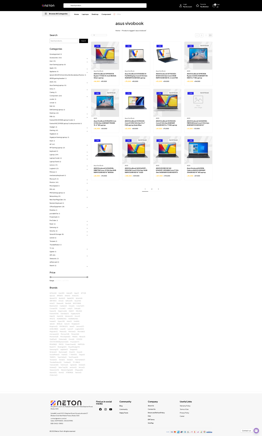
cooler (52, 99)
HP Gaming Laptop (56, 148)
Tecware (52, 241)
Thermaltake (79, 360)
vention (72, 367)
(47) (72, 311)
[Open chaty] (256, 430)
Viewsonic (53, 258)
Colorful (79, 306)
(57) (82, 326)
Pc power (73, 342)
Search (53, 35)
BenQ (67, 303)
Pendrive (52, 210)
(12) (53, 248)
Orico (71, 339)
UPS (51, 255)
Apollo (61, 298)
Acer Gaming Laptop (57, 64)
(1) (85, 75)
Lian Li (69, 329)
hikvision (68, 316)
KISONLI (62, 326)
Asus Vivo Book (98, 71)
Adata (68, 293)
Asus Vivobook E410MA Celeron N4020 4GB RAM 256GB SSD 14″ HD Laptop (196, 170)
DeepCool (61, 311)
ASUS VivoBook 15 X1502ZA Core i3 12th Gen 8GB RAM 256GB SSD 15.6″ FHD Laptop (166, 123)
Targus (81, 354)
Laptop (52, 154)
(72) (56, 165)
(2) (55, 99)
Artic (60, 301)
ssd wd (52, 238)
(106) (57, 313)
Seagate (73, 349)
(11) (83, 306)
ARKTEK (52, 301)
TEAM (51, 357)
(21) (64, 148)
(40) (57, 113)
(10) (65, 85)
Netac (81, 337)
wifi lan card (53, 262)
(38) (66, 367)
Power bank (54, 217)
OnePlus (52, 339)
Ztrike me (53, 375)
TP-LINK (75, 362)
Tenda (61, 360)
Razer (51, 224)
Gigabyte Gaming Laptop (58, 137)
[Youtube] (110, 409)
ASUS (51, 82)
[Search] (66, 5)
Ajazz (51, 296)
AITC (82, 293)
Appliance (53, 71)
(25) (59, 196)
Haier (51, 316)
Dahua (76, 308)
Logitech (53, 168)
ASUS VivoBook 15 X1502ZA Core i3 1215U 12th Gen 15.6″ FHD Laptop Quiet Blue (135, 123)
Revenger (61, 347)
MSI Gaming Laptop (56, 193)
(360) (60, 58)
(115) (55, 82)
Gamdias (64, 313)
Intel (75, 321)
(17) (54, 347)
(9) (57, 71)
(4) (56, 127)
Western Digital (66, 370)
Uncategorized (55, 54)
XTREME (68, 372)
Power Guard (70, 344)
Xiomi (60, 372)
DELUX (78, 311)
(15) (55, 372)
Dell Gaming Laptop (56, 109)
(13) (77, 296)
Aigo (75, 293)
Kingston (53, 326)
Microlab (80, 331)
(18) (63, 234)
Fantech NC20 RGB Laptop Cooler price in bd (65, 123)
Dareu (52, 311)
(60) (61, 296)
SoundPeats (54, 354)
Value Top (61, 367)
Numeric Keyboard (56, 203)
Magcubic (53, 331)
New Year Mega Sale (56, 199)
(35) (54, 61)
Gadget (52, 127)
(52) (54, 106)
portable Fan (54, 213)
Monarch (74, 334)
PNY (60, 344)
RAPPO (80, 344)
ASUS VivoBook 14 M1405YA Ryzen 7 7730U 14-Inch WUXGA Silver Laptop (105, 76)
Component (54, 96)
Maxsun (62, 331)
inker (68, 321)
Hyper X (60, 321)
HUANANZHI (61, 319)
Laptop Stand (54, 161)
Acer (51, 61)
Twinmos (63, 365)
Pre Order (53, 220)
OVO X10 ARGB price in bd (58, 342)
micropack (53, 334)
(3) (61, 54)
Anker (67, 296)
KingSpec (75, 324)
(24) (78, 313)
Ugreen (52, 251)
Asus (76, 301)
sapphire (63, 349)
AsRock (68, 301)
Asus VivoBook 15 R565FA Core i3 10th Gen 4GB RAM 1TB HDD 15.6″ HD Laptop (105, 123)
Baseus (59, 303)
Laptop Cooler (55, 158)
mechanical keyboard (57, 175)
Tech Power (72, 357)
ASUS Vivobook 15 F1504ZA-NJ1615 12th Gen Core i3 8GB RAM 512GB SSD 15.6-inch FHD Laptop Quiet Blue (167, 77)
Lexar (62, 329)
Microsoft (53, 179)
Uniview (81, 365)
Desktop (53, 113)
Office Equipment (56, 206)
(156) (79, 301)
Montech (53, 337)
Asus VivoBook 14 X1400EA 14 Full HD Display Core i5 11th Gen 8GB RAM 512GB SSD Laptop (136, 76)
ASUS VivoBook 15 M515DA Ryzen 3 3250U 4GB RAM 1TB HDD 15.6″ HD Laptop (197, 76)
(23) (57, 168)
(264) (60, 96)
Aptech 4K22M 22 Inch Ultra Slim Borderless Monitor (67, 75)
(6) (55, 224)
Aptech (78, 298)
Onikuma (62, 339)
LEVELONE (53, 329)
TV (50, 248)
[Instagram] (105, 409)
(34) (64, 199)
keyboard (53, 151)
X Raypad (78, 370)
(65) (57, 130)
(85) (54, 255)
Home (118, 30)
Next (158, 189)
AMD (58, 296)
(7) (54, 89)
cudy (69, 308)
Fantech (52, 313)
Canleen (62, 306)
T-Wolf (71, 354)
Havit (51, 141)
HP (51, 144)
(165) (57, 182)
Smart (71, 352)
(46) (78, 321)
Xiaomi (52, 265)
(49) (54, 189)
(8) (65, 64)
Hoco (77, 316)
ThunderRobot (55, 245)
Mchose (52, 172)
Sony (78, 352)
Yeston (77, 372)
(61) (65, 347)
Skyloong (62, 352)
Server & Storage (55, 234)
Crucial (61, 308)
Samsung (53, 227)
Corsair (52, 308)
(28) (63, 206)
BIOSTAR (76, 303)
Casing (52, 92)
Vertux (81, 367)
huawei (52, 321)
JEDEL (59, 324)
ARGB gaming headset (57, 78)
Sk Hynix (52, 352)
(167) (53, 144)
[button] (216, 5)
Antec (74, 296)
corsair (52, 103)
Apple (52, 68)
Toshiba (66, 362)
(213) (53, 319)
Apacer (52, 298)
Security (52, 231)
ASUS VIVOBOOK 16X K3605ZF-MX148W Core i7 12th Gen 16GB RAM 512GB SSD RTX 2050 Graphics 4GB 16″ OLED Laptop (167, 172)
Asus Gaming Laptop (57, 85)
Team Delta (61, 357)
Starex (64, 354)
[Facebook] (100, 409)
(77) (78, 342)
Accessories (54, 58)
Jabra (51, 324)
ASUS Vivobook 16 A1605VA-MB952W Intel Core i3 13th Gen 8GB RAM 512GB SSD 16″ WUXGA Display (198, 124)
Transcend (53, 365)
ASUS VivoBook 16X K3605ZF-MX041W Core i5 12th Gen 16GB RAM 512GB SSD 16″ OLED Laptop (136, 171)
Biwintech (53, 306)
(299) (56, 154)
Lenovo (52, 165)
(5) (54, 316)
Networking (54, 196)
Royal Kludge (72, 347)
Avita (51, 89)
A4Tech (52, 293)
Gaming (52, 130)
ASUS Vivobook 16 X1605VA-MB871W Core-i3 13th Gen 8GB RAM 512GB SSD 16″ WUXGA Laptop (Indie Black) (105, 171)
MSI (51, 189)
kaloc (66, 324)
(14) (55, 311)
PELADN (52, 344)
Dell (51, 106)
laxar (71, 326)
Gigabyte (53, 134)
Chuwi (71, 306)
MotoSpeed (54, 186)
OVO (78, 339)
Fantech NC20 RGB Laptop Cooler (61, 120)
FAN (51, 116)
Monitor (52, 182)
